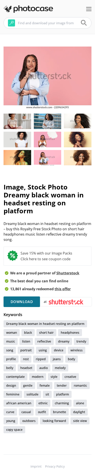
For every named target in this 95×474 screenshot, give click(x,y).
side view (80, 421)
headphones (70, 332)
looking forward (54, 421)
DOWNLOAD (22, 301)
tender (62, 385)
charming (62, 403)
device (58, 350)
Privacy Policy (55, 466)
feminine (12, 394)
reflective (44, 341)
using (43, 350)
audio (43, 368)
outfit (42, 412)
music (10, 341)
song (9, 350)
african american (18, 403)
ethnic (43, 403)
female (45, 385)
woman (11, 332)
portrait (26, 350)
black (28, 332)
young (10, 421)
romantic (80, 385)
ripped (41, 359)
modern (38, 377)
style (54, 377)
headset (26, 368)
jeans (57, 359)
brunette (59, 412)
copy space (14, 429)
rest (26, 359)
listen (26, 341)
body (71, 359)
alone (80, 403)
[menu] (88, 9)
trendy (81, 341)
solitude (32, 394)
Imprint (36, 466)
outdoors (29, 421)
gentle (27, 385)
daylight (79, 412)
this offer (63, 289)
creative (70, 377)
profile (11, 359)
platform (62, 394)
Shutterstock (67, 273)
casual (26, 412)
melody (60, 368)
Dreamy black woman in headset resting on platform (45, 324)
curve (10, 412)
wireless (76, 350)
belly (9, 368)
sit (47, 394)
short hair (46, 332)
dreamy (63, 341)
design (11, 385)
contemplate (15, 377)
